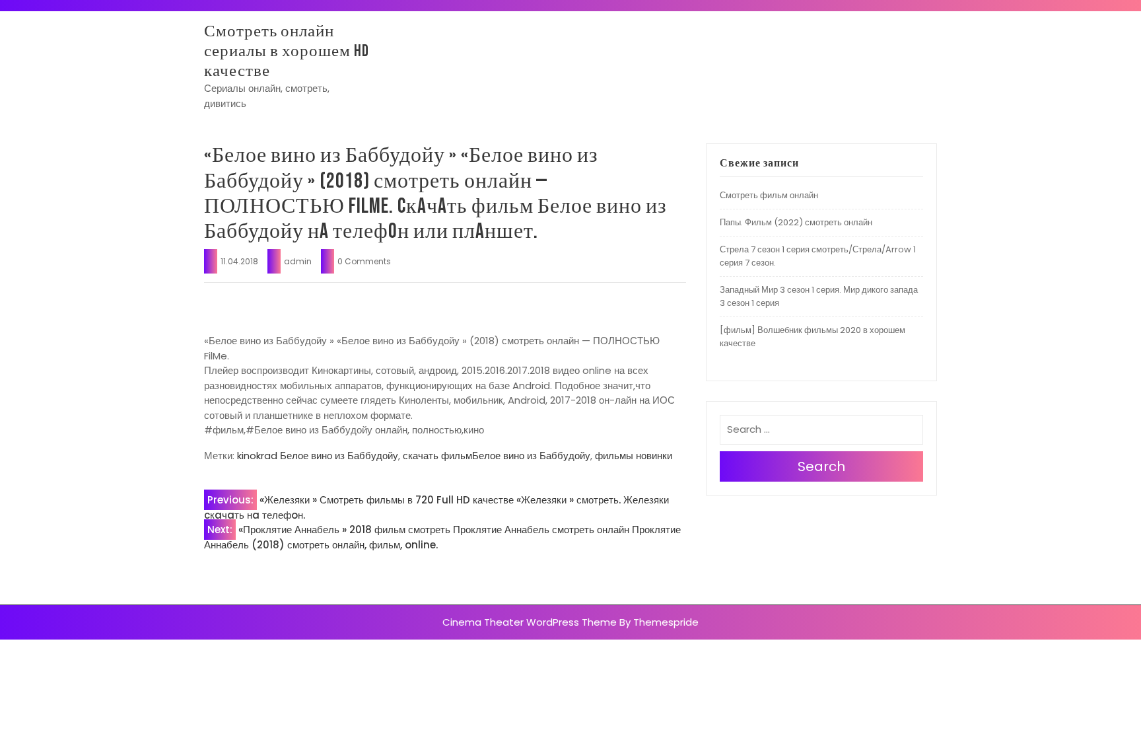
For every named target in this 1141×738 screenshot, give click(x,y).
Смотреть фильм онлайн (769, 195)
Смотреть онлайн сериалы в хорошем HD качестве (286, 51)
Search (821, 466)
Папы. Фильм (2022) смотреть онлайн (796, 222)
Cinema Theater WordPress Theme (529, 622)
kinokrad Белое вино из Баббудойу (317, 455)
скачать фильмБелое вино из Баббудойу (496, 455)
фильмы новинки (633, 455)
